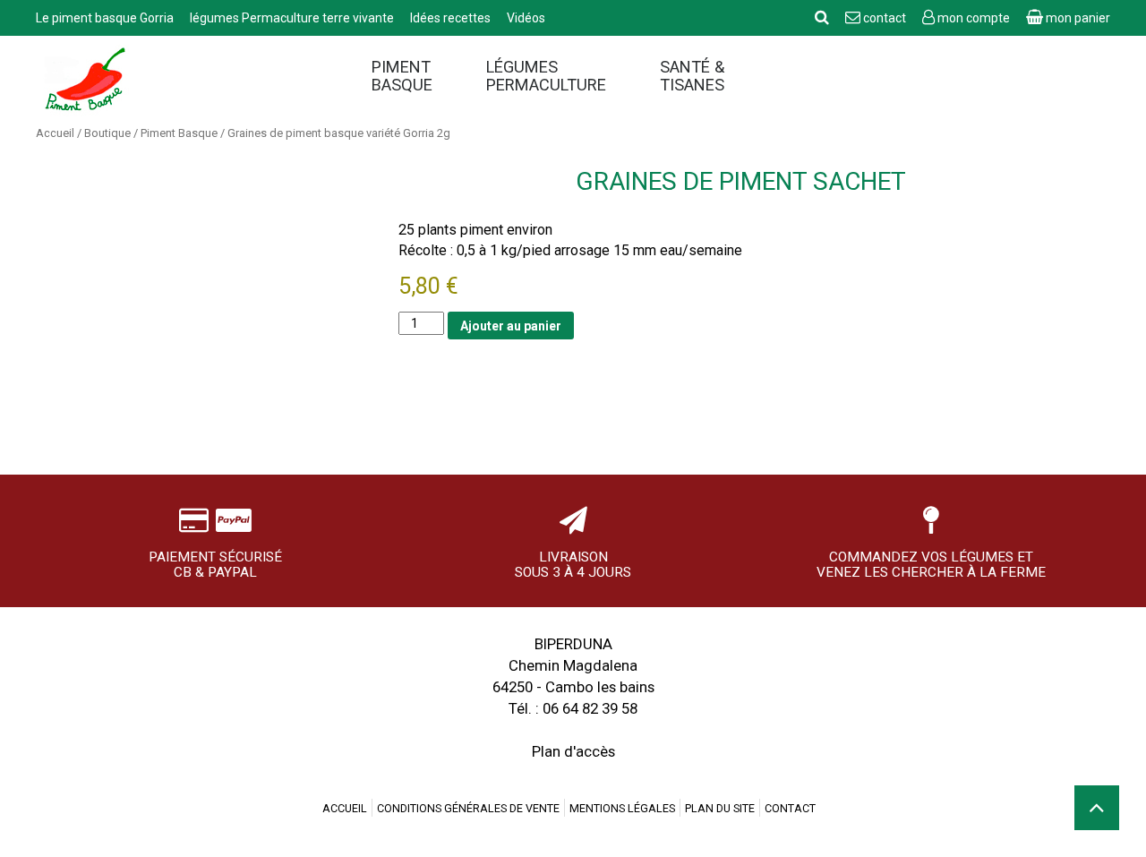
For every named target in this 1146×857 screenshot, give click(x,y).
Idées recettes (451, 18)
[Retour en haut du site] (1096, 807)
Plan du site (720, 808)
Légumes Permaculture (546, 76)
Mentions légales (622, 808)
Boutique (107, 133)
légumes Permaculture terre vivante (293, 18)
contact (884, 18)
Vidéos (526, 18)
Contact (790, 808)
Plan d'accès (573, 751)
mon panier (1076, 18)
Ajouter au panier (510, 326)
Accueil (55, 133)
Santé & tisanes (692, 76)
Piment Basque (402, 76)
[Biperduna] (174, 80)
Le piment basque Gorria (106, 18)
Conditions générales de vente (468, 808)
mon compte (974, 18)
